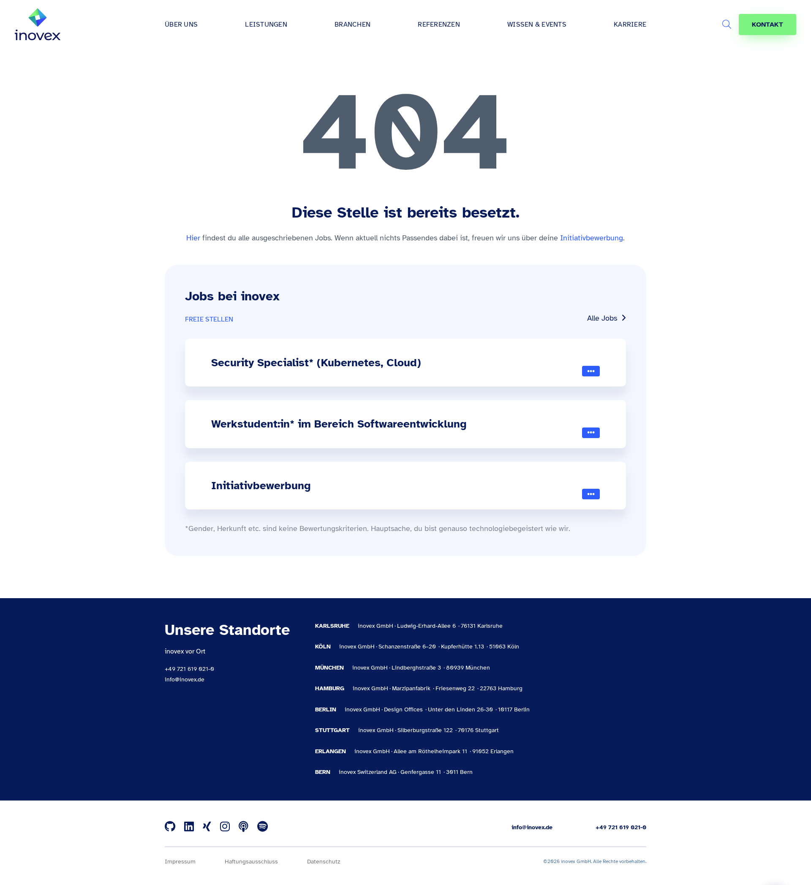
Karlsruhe (332, 625)
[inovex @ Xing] (207, 827)
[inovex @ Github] (170, 827)
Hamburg (329, 688)
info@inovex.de (184, 679)
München (329, 667)
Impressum (180, 861)
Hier (193, 237)
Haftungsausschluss (251, 861)
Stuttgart (332, 730)
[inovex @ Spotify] (262, 827)
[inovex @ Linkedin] (189, 827)
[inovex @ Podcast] (243, 827)
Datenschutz (323, 861)
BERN (322, 772)
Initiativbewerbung (591, 237)
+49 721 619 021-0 (189, 669)
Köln (323, 646)
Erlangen (330, 751)
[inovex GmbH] (37, 24)
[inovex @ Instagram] (225, 827)
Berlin (325, 709)
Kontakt (767, 24)
